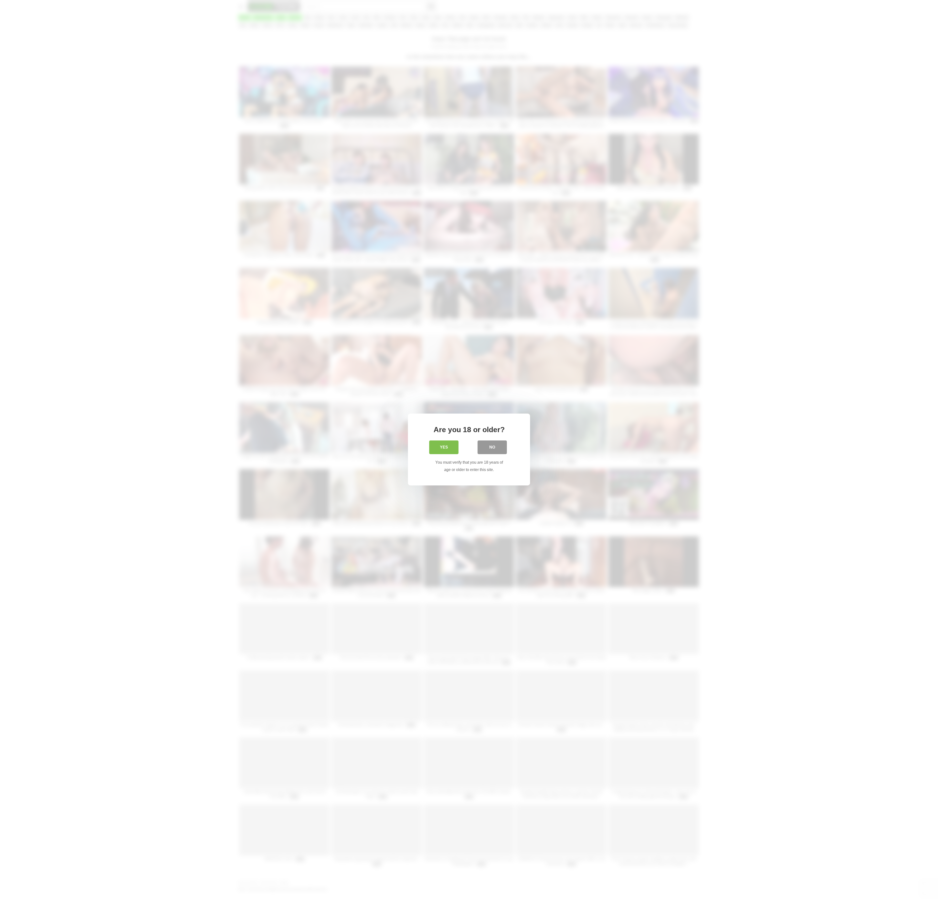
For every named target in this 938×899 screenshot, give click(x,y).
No (492, 447)
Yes (444, 447)
